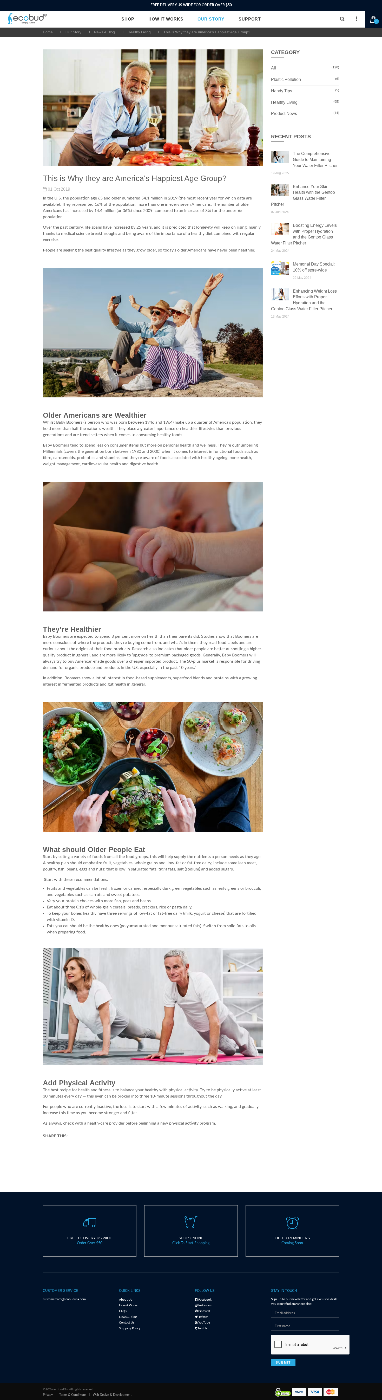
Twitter (203, 1316)
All (305, 68)
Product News (305, 113)
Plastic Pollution (305, 79)
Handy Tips (305, 90)
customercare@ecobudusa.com (64, 1299)
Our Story (211, 19)
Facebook (204, 1299)
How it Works (165, 19)
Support (250, 19)
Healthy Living (305, 102)
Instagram (204, 1305)
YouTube (203, 1322)
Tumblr (202, 1328)
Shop (127, 19)
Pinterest (203, 1311)
